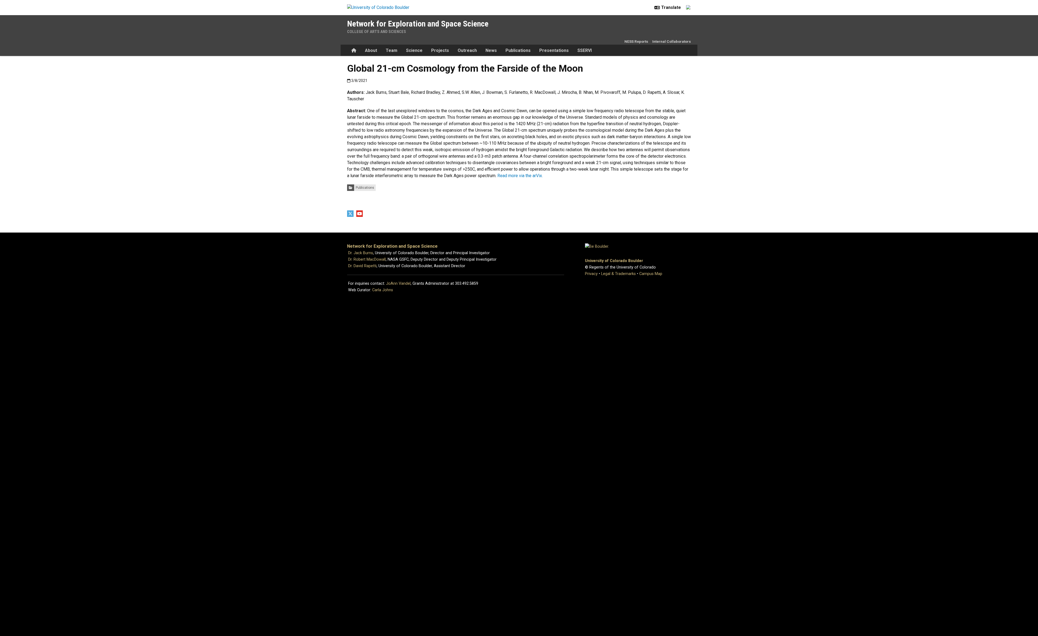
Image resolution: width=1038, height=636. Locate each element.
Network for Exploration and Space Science (417, 23)
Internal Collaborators (671, 41)
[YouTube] (359, 213)
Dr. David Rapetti (362, 266)
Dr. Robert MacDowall (367, 259)
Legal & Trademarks (618, 273)
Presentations (554, 50)
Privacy (591, 273)
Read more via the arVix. (520, 175)
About (371, 50)
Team (391, 50)
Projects (440, 50)
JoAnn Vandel (398, 283)
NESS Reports (636, 41)
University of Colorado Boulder (614, 261)
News (491, 50)
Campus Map (650, 273)
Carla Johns (382, 290)
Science (414, 50)
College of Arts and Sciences (376, 31)
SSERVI (584, 50)
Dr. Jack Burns (360, 253)
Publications (518, 50)
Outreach (467, 50)
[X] (350, 213)
